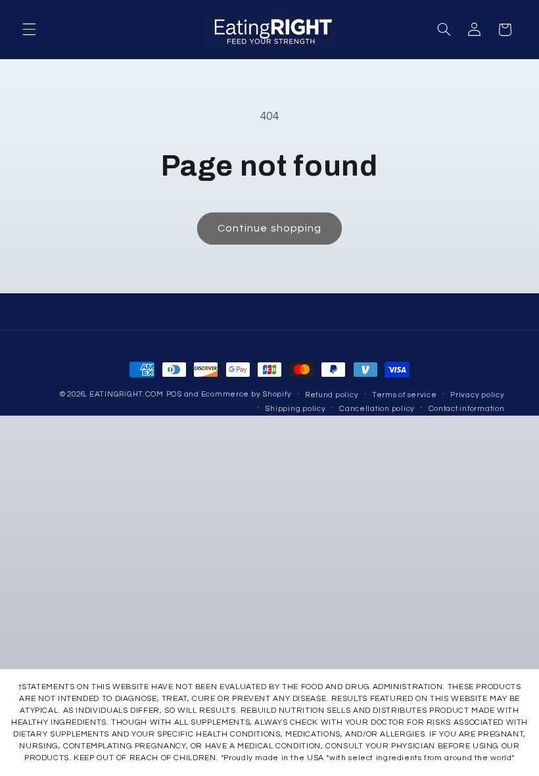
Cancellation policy (377, 408)
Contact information (467, 408)
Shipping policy (295, 408)
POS (174, 394)
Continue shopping (269, 228)
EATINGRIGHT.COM (126, 394)
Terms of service (404, 395)
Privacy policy (477, 395)
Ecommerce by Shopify (246, 394)
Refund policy (332, 395)
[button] (29, 29)
